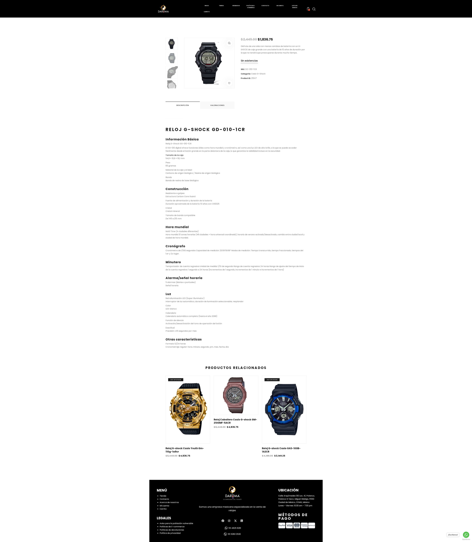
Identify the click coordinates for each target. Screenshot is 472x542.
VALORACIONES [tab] (217, 105)
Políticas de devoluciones (172, 529)
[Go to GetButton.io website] (466, 539)
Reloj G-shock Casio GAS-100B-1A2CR (281, 450)
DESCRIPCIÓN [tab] (182, 105)
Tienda (163, 495)
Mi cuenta (164, 505)
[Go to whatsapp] (466, 535)
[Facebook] (223, 521)
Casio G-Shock (258, 73)
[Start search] (314, 9)
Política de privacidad (170, 533)
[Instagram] (229, 521)
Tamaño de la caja (174, 155)
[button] (229, 43)
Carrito (163, 508)
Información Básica (182, 139)
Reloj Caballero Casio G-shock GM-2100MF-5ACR (235, 421)
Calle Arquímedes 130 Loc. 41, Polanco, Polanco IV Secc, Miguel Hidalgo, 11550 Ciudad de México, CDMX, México (296, 499)
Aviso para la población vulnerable (176, 523)
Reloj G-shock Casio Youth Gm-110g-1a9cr (185, 450)
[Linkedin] (241, 521)
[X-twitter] (235, 521)
